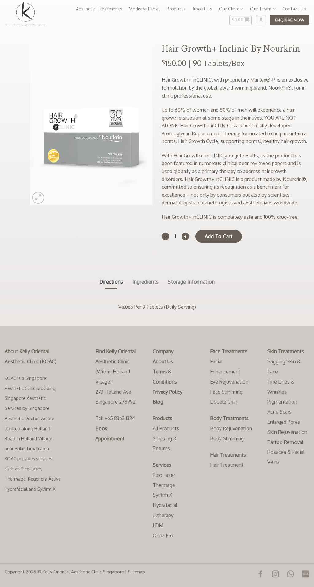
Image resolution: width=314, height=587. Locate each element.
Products (176, 8)
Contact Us (294, 8)
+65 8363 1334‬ (120, 418)
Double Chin (223, 402)
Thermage (164, 485)
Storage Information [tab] (191, 282)
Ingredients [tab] (145, 282)
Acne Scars (279, 412)
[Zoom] (38, 198)
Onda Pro (163, 535)
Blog (158, 402)
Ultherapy (163, 515)
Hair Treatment (226, 465)
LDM (158, 525)
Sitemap (136, 571)
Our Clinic (229, 8)
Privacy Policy (167, 392)
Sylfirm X (162, 495)
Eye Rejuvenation (229, 382)
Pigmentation (282, 402)
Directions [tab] (111, 282)
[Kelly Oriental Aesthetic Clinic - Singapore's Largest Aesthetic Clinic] (29, 14)
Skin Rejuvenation (287, 432)
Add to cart (218, 236)
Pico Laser (164, 475)
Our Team (260, 8)
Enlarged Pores (283, 422)
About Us (202, 8)
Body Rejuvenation (231, 428)
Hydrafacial (165, 505)
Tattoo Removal (285, 442)
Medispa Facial (144, 8)
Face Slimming (226, 392)
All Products (166, 428)
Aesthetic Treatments (99, 8)
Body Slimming (227, 438)
